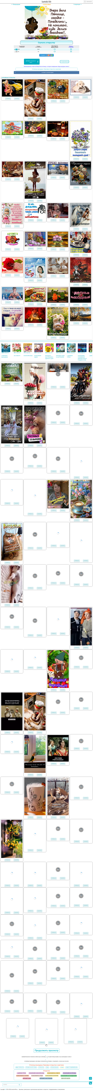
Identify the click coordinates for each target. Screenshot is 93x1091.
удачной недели (65, 1079)
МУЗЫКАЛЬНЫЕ (54, 1068)
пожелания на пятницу (69, 1074)
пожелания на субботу (53, 1074)
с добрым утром (21, 1074)
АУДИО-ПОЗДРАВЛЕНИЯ (71, 1068)
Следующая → (78, 4)
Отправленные (64, 61)
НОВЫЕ (62, 1068)
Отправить (43, 55)
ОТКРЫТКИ (41, 1068)
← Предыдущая (15, 4)
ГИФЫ (47, 1068)
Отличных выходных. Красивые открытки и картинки (46, 69)
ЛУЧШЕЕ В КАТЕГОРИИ (31, 1068)
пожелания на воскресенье (36, 1074)
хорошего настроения (46, 1079)
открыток (20, 1068)
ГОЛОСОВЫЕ (47, 4)
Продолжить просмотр (46, 1052)
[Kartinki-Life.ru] (46, 1)
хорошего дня (27, 1079)
